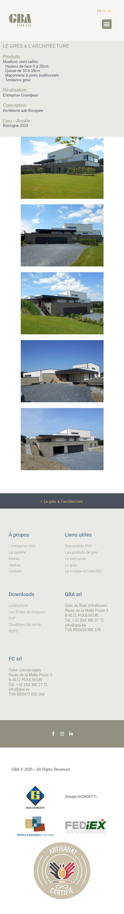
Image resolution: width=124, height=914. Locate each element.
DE (109, 11)
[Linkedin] (71, 734)
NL (104, 11)
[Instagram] (62, 734)
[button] (107, 24)
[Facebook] (53, 734)
